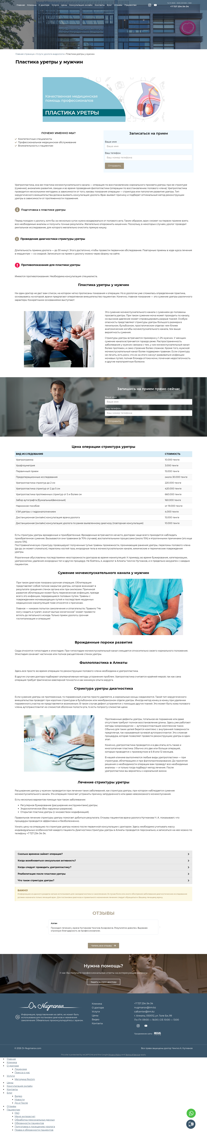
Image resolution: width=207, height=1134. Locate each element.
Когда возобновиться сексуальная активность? (47, 860)
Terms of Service (132, 1055)
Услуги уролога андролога (50, 54)
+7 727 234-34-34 (179, 6)
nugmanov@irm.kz (145, 1007)
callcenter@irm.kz (144, 1011)
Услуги (55, 5)
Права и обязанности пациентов (34, 1130)
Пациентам (130, 5)
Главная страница (24, 54)
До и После (21, 1103)
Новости (20, 1099)
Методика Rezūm (25, 1079)
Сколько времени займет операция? (40, 854)
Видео (95, 1019)
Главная (21, 5)
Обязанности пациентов (29, 1123)
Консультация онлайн (81, 5)
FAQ (17, 1113)
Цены (64, 5)
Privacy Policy (114, 1055)
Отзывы (118, 5)
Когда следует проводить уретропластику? (44, 867)
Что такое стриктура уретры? (36, 880)
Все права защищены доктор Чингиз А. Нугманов (167, 1048)
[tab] (103, 854)
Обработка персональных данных (35, 1120)
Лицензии (21, 1069)
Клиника (31, 5)
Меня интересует (25, 1116)
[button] (103, 945)
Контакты (100, 5)
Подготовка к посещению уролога (35, 1126)
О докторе (44, 5)
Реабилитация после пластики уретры (42, 873)
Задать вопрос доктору (104, 982)
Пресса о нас (22, 1072)
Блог (109, 5)
